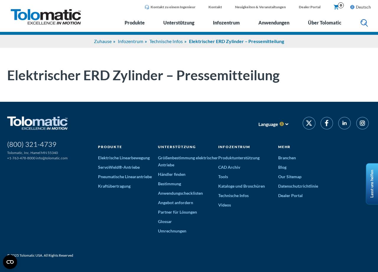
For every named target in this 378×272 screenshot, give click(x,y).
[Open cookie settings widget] (10, 262)
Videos (224, 204)
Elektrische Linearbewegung (124, 157)
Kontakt (215, 7)
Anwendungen (273, 22)
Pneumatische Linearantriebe (125, 176)
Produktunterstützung (239, 157)
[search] (364, 23)
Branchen (287, 157)
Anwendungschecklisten (180, 193)
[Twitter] (309, 124)
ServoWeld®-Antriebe (119, 167)
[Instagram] (362, 124)
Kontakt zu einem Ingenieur (173, 7)
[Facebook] (326, 124)
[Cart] (336, 7)
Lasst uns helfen (371, 184)
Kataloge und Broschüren (241, 186)
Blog (282, 167)
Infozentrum (226, 22)
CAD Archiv (229, 167)
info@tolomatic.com (52, 158)
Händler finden (171, 174)
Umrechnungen (172, 230)
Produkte (135, 22)
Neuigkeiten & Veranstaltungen (260, 7)
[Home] (46, 23)
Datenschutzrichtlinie (298, 186)
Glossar (165, 221)
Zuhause (103, 41)
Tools (223, 176)
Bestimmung (169, 183)
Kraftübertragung (114, 186)
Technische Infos (166, 41)
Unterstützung (178, 22)
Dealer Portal (309, 7)
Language (268, 124)
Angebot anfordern (175, 202)
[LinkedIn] (344, 124)
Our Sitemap (290, 176)
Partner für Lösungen (177, 211)
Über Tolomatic (324, 22)
